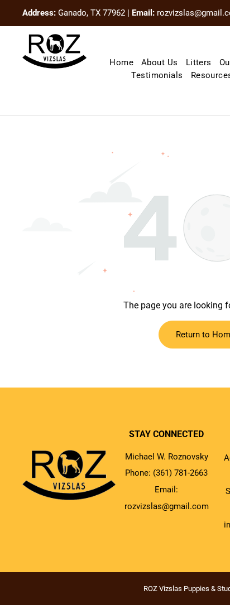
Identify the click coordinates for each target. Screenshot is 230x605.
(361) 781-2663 (180, 473)
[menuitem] (121, 62)
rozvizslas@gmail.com (166, 506)
